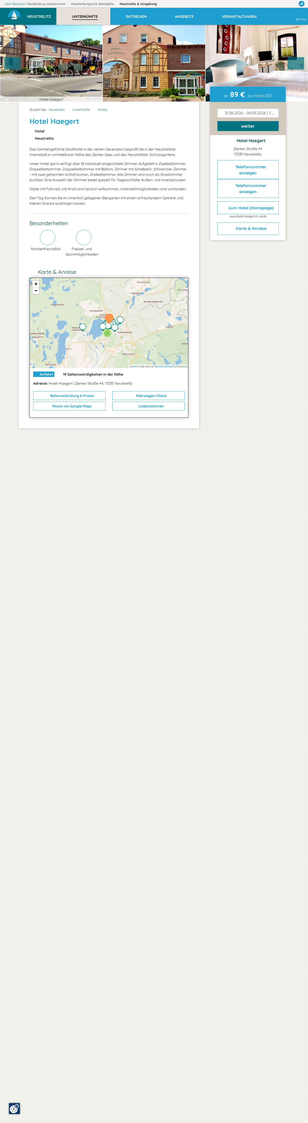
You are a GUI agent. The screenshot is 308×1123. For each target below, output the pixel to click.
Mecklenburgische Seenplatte (93, 4)
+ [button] (35, 284)
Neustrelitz (138, 4)
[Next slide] (295, 63)
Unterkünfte (81, 110)
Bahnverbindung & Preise (71, 395)
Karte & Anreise (250, 228)
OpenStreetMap (163, 366)
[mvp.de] (301, 4)
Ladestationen (151, 406)
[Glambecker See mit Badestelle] (121, 320)
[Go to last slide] (12, 63)
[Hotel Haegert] (110, 319)
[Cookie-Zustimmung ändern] (14, 1108)
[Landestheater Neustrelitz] (109, 326)
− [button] (35, 290)
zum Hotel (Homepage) (251, 207)
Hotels (102, 110)
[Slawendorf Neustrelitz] (104, 327)
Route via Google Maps (71, 406)
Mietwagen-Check (151, 395)
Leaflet (133, 366)
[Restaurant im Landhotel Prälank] (84, 327)
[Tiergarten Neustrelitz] (116, 328)
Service (301, 19)
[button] (41, 14)
